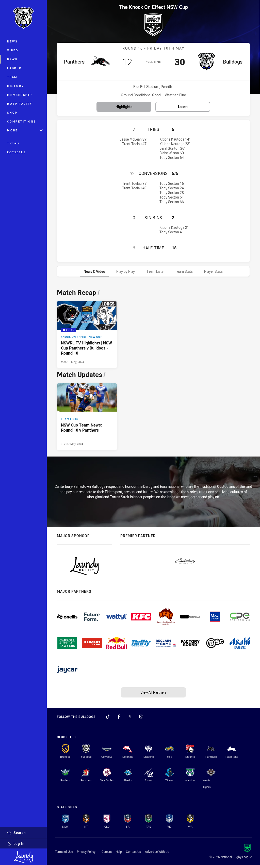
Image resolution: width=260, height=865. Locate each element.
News (12, 41)
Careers (107, 851)
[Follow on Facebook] (119, 716)
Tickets (13, 143)
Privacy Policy (86, 851)
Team (12, 77)
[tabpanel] (153, 368)
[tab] (94, 271)
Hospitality (19, 103)
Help (119, 851)
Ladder (14, 68)
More (12, 130)
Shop (12, 112)
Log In (19, 843)
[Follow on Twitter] (130, 716)
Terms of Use (64, 851)
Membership (19, 95)
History (15, 86)
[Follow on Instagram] (141, 716)
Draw (12, 59)
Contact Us (16, 152)
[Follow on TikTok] (108, 716)
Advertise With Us (157, 851)
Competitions (21, 121)
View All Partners (153, 692)
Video (13, 50)
